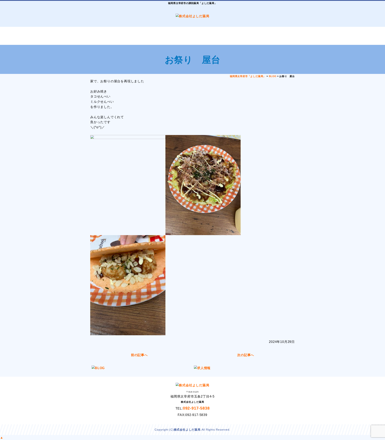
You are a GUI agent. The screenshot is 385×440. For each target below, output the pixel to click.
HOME (107, 36)
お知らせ (209, 36)
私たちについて (141, 36)
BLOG (244, 36)
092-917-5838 (196, 408)
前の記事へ (139, 355)
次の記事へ (245, 355)
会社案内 (175, 36)
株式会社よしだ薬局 (187, 429)
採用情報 (278, 36)
